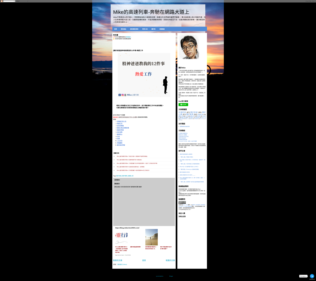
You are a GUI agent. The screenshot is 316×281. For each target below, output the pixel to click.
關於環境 (184, 117)
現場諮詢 (196, 118)
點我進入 (128, 37)
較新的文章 (117, 260)
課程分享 (192, 116)
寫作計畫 (201, 118)
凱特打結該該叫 (182, 138)
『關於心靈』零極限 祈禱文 (186, 157)
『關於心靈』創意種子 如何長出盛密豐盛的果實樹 (192, 181)
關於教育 (124, 176)
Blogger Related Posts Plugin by (119, 255)
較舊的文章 (170, 260)
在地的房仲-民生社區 (184, 136)
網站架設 (197, 117)
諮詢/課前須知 (134, 29)
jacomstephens (159, 276)
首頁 (115, 29)
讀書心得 (130, 176)
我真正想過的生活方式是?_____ (187, 175)
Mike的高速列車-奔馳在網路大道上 (151, 12)
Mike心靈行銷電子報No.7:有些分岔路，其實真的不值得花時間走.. (132, 156)
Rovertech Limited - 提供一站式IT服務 (188, 141)
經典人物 (204, 117)
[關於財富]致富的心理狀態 (186, 154)
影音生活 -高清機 (183, 135)
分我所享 (182, 112)
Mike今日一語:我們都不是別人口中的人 (189, 166)
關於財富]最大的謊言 (185, 172)
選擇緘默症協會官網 (185, 126)
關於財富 (119, 176)
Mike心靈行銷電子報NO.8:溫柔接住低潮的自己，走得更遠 (130, 166)
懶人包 (187, 118)
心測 (186, 116)
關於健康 (182, 118)
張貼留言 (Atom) (122, 264)
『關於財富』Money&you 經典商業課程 (189, 169)
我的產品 (123, 29)
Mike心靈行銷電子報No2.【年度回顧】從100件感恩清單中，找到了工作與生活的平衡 (137, 163)
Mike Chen (185, 204)
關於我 (153, 29)
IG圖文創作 (190, 117)
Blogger (171, 276)
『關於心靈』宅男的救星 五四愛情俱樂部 (189, 163)
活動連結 (162, 29)
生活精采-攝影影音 (183, 133)
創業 (192, 118)
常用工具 (145, 29)
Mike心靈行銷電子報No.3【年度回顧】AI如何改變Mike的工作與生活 (133, 170)
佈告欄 (198, 116)
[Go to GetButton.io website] (312, 279)
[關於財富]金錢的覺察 (135, 246)
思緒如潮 (200, 114)
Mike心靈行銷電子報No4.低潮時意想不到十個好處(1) (129, 159)
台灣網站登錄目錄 (183, 139)
